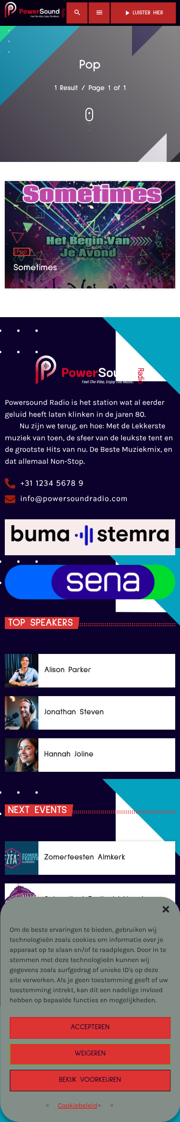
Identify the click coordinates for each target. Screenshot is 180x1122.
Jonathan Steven (74, 712)
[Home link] (35, 13)
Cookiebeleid (77, 1105)
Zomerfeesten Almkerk (85, 857)
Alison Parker (67, 670)
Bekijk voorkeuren (90, 1080)
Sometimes (35, 267)
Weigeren (90, 1053)
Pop (22, 252)
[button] (165, 909)
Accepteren (90, 1027)
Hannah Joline (69, 754)
